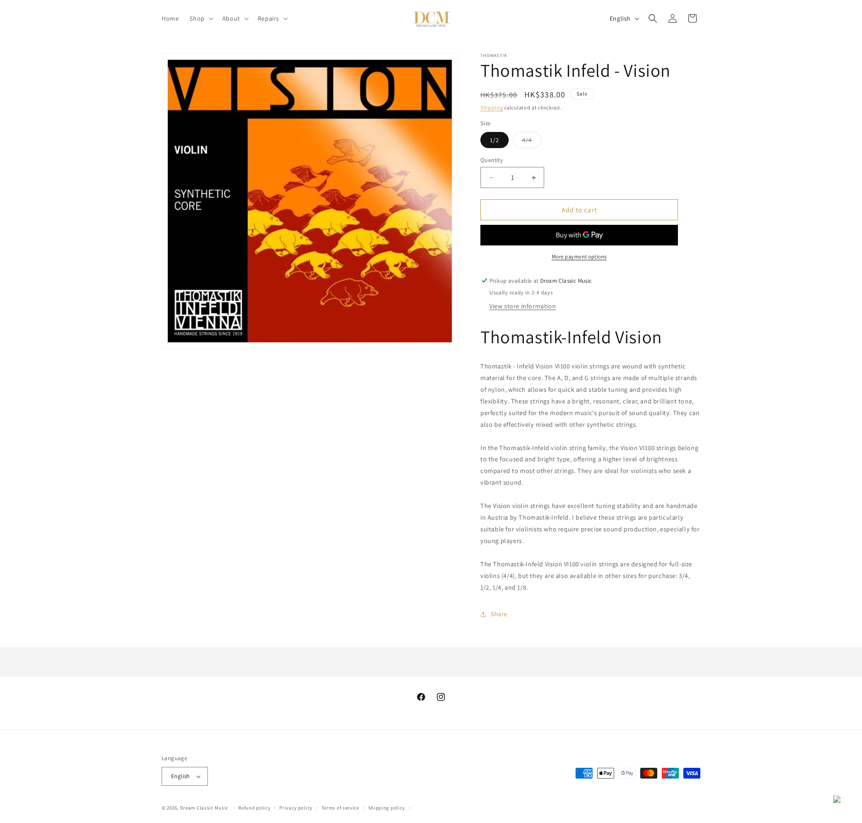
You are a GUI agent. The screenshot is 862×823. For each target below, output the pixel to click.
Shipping (491, 107)
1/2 (494, 140)
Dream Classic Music (204, 808)
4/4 (531, 142)
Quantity (491, 160)
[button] (200, 18)
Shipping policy (386, 808)
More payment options (579, 256)
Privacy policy (295, 808)
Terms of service (340, 808)
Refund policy (254, 808)
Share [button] (499, 614)
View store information (522, 306)
